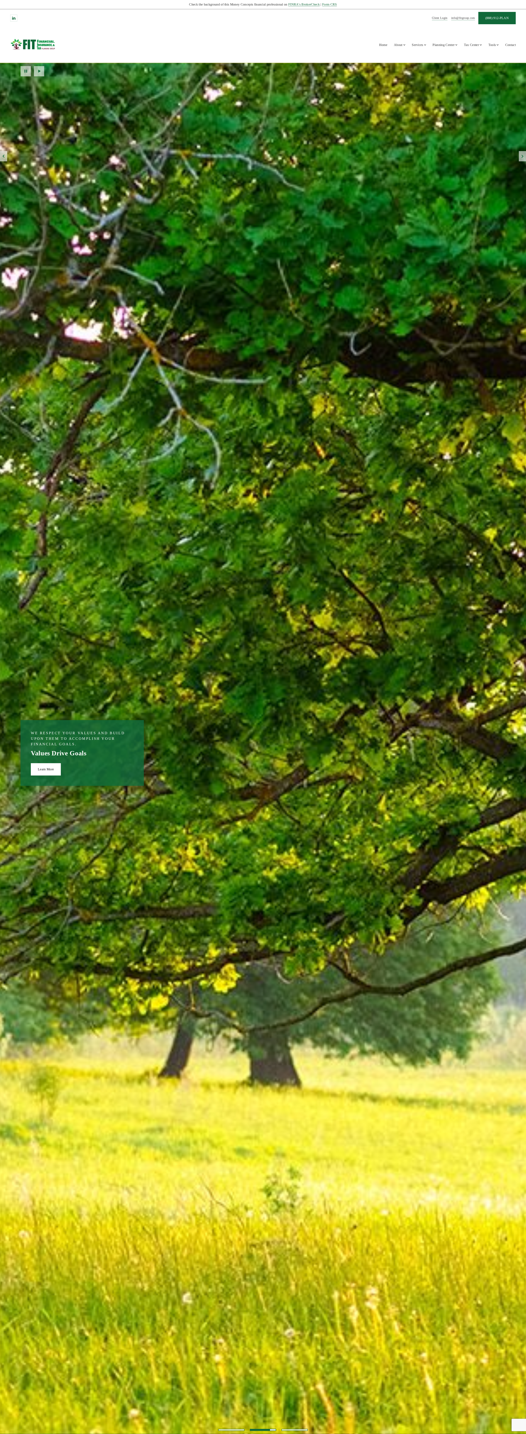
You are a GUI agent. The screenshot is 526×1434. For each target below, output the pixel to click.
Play (39, 71)
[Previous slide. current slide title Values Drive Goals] (3, 156)
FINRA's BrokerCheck (304, 4)
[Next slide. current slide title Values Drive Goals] (522, 156)
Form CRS (329, 4)
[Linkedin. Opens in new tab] (13, 18)
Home (383, 45)
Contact (510, 45)
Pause (26, 71)
